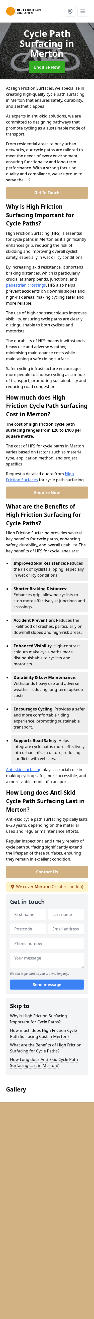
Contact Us (47, 872)
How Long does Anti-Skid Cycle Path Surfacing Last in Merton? (44, 1062)
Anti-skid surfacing (24, 769)
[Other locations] (70, 11)
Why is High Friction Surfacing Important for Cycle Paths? (38, 1019)
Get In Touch (47, 192)
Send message (47, 984)
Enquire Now (47, 67)
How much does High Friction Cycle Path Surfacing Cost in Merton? (43, 1033)
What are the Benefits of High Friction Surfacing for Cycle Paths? (45, 1048)
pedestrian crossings (26, 285)
